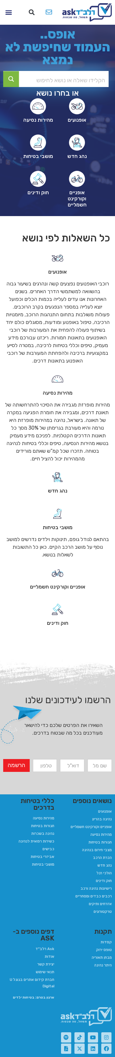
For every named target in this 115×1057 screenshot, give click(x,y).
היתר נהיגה (103, 965)
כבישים (48, 849)
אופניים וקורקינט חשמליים (91, 827)
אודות (49, 956)
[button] (32, 12)
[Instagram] (106, 1037)
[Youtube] (93, 1037)
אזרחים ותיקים (100, 904)
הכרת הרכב (102, 857)
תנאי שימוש (45, 972)
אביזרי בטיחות (42, 856)
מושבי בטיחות (43, 864)
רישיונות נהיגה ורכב (96, 888)
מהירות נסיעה (101, 834)
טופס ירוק (104, 950)
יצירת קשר (45, 964)
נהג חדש (104, 865)
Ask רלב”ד (44, 949)
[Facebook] (106, 1049)
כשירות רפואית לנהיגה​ (36, 841)
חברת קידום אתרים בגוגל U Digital (32, 982)
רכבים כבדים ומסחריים (93, 896)
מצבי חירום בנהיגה (97, 850)
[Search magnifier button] (11, 79)
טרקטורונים (103, 911)
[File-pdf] (66, 1049)
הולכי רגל (104, 873)
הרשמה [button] (16, 765)
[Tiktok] (79, 1037)
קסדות (106, 942)
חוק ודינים (104, 880)
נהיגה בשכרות (42, 833)
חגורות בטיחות (100, 842)
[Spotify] (66, 1037)
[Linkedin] (93, 1049)
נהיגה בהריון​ (102, 819)
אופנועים (105, 811)
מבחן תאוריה (102, 957)
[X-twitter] (79, 1049)
